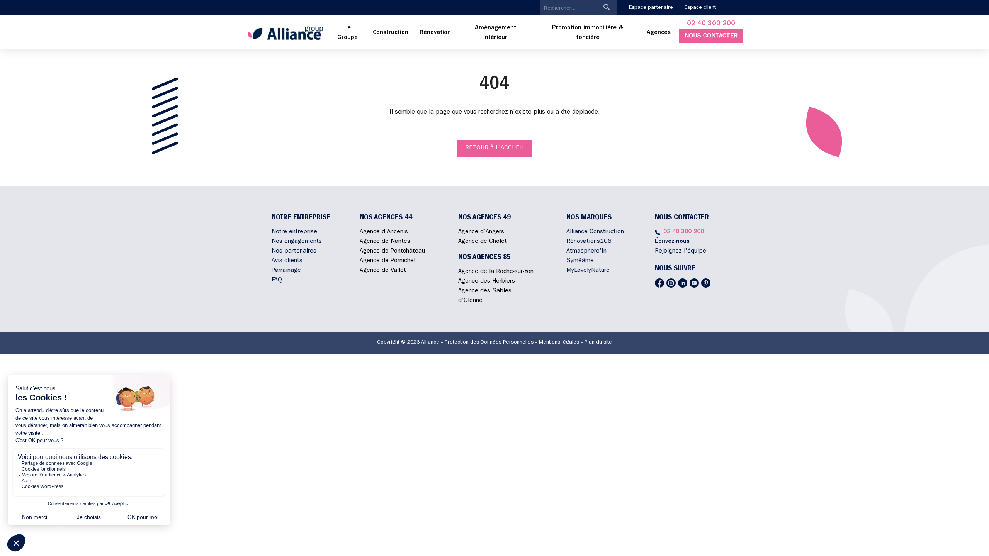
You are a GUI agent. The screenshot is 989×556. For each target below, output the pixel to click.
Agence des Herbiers (486, 281)
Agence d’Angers (481, 232)
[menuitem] (348, 33)
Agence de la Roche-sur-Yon (496, 272)
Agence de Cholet (482, 242)
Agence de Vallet (383, 271)
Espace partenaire (651, 7)
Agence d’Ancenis (384, 232)
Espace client (700, 7)
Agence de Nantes (385, 242)
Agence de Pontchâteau (392, 251)
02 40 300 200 (711, 23)
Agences (659, 33)
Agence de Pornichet (388, 261)
